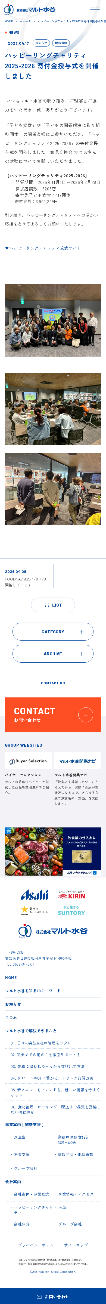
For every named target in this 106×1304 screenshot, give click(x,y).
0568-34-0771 (23, 964)
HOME (9, 21)
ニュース (25, 21)
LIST (57, 604)
